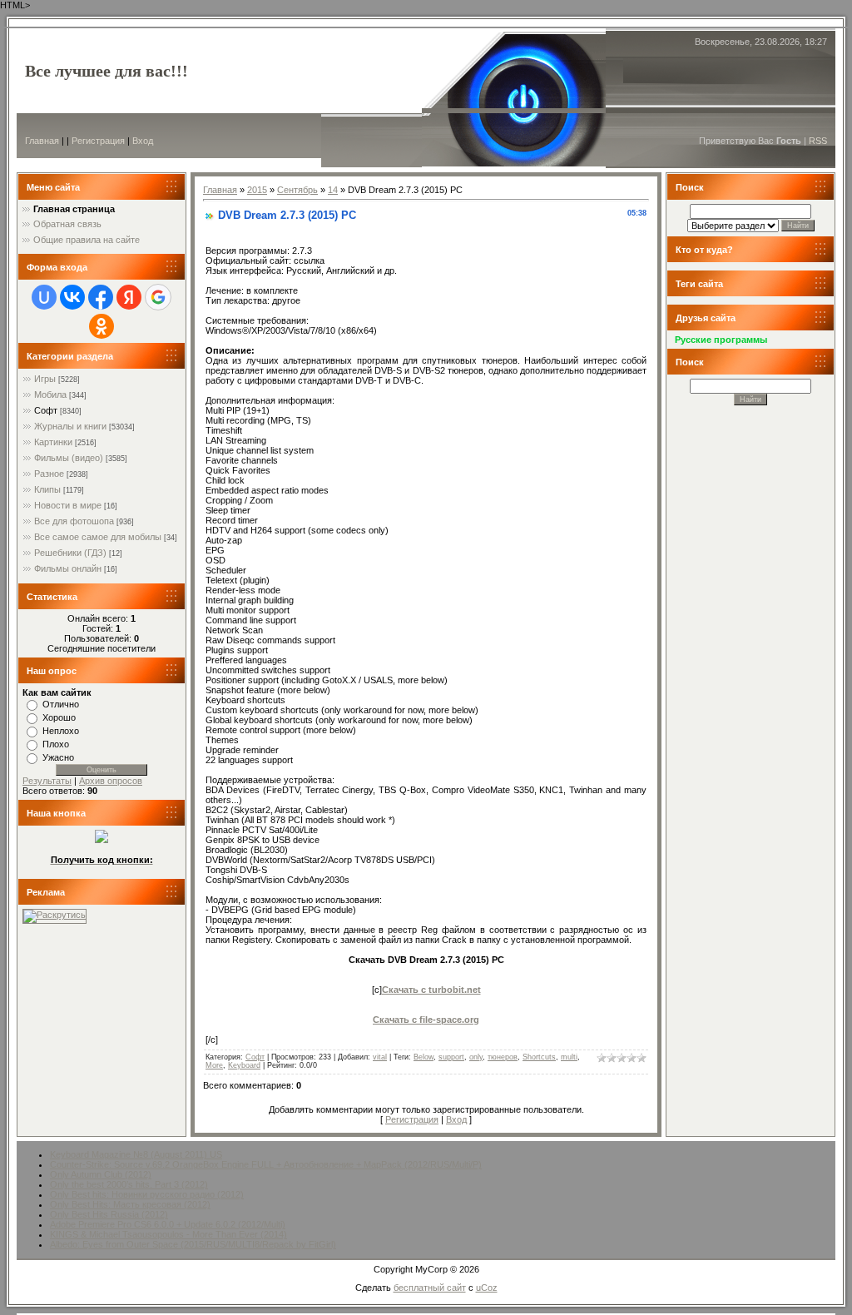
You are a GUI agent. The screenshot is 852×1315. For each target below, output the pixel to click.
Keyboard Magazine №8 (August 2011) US (136, 1154)
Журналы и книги (70, 426)
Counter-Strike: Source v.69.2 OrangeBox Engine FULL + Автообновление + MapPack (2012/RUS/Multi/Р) (266, 1164)
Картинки (53, 442)
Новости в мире (68, 505)
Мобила (50, 394)
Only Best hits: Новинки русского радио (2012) (147, 1194)
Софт (45, 410)
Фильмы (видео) (68, 458)
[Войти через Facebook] (100, 297)
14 (333, 190)
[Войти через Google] (158, 297)
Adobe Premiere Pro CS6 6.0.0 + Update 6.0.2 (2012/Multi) (167, 1224)
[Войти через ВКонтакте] (72, 297)
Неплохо (60, 731)
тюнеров (503, 1057)
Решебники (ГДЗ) (70, 553)
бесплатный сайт (430, 1288)
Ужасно (58, 757)
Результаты (47, 781)
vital (380, 1057)
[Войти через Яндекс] (128, 297)
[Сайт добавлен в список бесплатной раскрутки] (54, 915)
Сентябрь (297, 190)
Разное (49, 474)
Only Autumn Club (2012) (100, 1174)
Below (423, 1057)
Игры (45, 379)
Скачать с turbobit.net (431, 990)
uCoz (487, 1288)
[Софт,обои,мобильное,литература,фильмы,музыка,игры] (101, 840)
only (476, 1057)
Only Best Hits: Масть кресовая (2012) (130, 1204)
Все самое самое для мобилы (97, 537)
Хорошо (59, 717)
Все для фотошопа (74, 521)
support (451, 1057)
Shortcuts (539, 1057)
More (214, 1065)
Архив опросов (110, 781)
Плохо (55, 744)
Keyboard (244, 1065)
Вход (142, 141)
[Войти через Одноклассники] (101, 326)
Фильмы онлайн (68, 568)
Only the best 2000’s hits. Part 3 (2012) (129, 1184)
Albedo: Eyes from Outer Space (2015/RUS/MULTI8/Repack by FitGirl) (193, 1244)
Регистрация (98, 141)
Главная (42, 141)
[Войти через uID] (44, 297)
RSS (818, 141)
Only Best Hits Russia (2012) (109, 1214)
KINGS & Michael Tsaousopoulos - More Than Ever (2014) (168, 1234)
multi (569, 1057)
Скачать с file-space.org (426, 1020)
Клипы (47, 489)
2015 (257, 190)
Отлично (60, 704)
